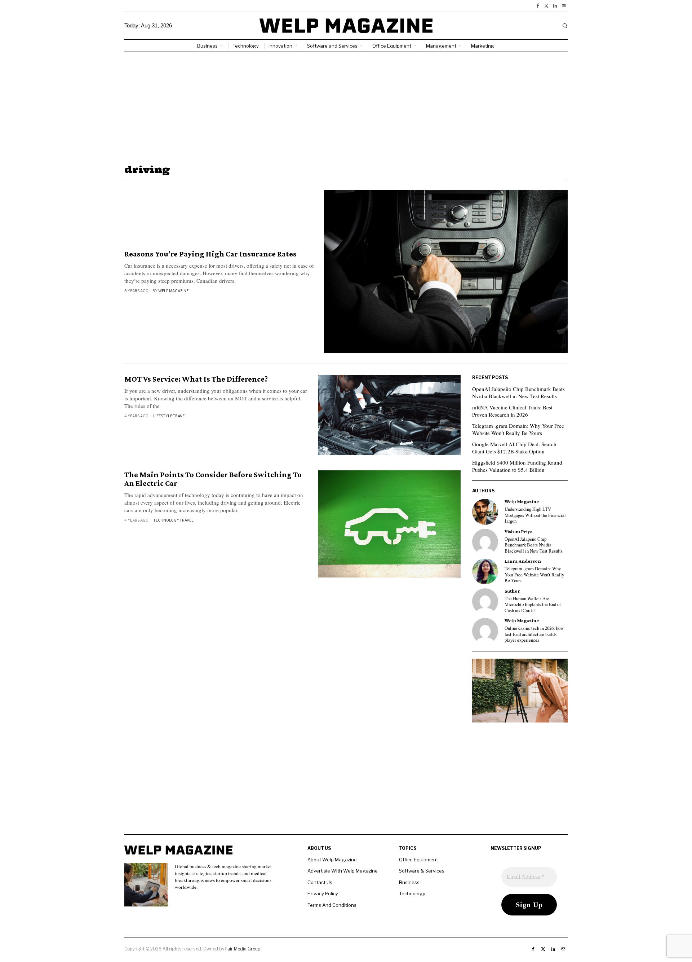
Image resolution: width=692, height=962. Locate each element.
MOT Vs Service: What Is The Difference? (196, 379)
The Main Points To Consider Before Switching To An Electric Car (213, 479)
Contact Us (319, 882)
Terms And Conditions (331, 905)
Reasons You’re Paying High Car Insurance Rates (210, 254)
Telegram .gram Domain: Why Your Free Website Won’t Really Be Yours (518, 429)
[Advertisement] (346, 106)
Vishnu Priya (519, 531)
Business (409, 882)
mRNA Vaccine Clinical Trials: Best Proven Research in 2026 (512, 411)
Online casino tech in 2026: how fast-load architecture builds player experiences (534, 634)
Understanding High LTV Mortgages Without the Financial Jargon (535, 515)
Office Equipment (418, 859)
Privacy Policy (322, 893)
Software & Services (421, 871)
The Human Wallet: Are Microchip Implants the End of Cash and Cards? (533, 605)
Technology (166, 520)
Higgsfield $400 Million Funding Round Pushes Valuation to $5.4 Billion (517, 466)
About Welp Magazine (332, 859)
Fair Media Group (242, 949)
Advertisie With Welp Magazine (342, 871)
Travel (180, 416)
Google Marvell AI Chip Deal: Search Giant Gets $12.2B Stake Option (514, 447)
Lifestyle (162, 416)
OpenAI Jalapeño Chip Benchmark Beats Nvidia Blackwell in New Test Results (518, 392)
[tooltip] (538, 6)
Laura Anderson (523, 561)
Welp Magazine (173, 291)
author (512, 591)
